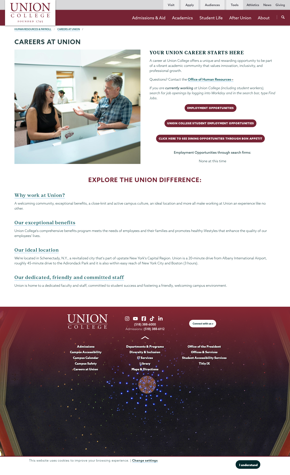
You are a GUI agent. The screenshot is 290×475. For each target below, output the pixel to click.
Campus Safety (86, 363)
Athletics (253, 5)
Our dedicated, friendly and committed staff (69, 277)
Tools (234, 5)
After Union (240, 17)
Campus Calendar (86, 358)
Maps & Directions (145, 369)
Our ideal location (36, 250)
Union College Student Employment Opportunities (210, 123)
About (264, 17)
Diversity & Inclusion (145, 352)
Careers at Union (68, 29)
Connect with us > (203, 323)
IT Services (145, 358)
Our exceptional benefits (44, 222)
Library (145, 363)
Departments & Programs (145, 346)
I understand (248, 465)
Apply (189, 5)
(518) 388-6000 (145, 324)
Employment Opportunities (210, 108)
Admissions (85, 346)
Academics (182, 17)
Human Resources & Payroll (32, 29)
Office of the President (204, 346)
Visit (171, 5)
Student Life (211, 17)
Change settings (145, 460)
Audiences (212, 5)
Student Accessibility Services (204, 358)
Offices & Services (204, 352)
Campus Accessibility (86, 352)
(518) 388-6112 (154, 329)
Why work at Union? (39, 195)
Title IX (204, 363)
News (267, 5)
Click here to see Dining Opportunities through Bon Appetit (210, 138)
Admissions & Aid (148, 17)
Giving (280, 5)
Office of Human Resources (209, 79)
